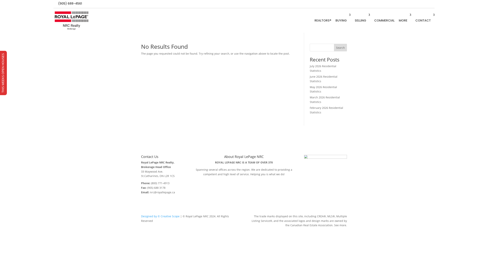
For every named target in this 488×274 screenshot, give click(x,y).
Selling (360, 20)
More (403, 20)
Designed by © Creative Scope (160, 216)
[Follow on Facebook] (416, 4)
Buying (341, 20)
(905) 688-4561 (70, 3)
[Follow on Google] (432, 4)
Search (340, 47)
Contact (423, 20)
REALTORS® (323, 20)
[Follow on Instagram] (424, 4)
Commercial (384, 20)
